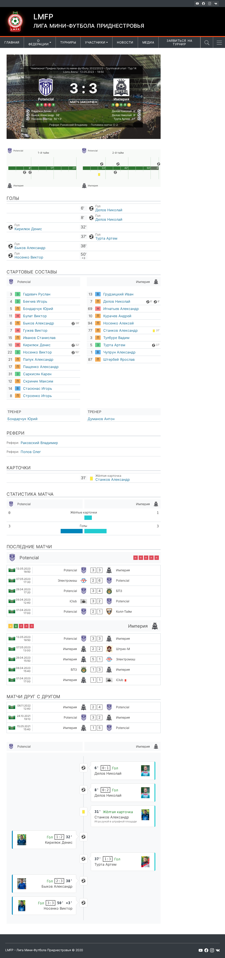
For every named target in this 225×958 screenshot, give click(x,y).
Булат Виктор (35, 316)
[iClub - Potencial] (83, 601)
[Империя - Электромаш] (83, 659)
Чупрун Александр (119, 352)
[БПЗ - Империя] (83, 670)
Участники (95, 42)
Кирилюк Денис (28, 229)
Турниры (68, 42)
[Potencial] (45, 91)
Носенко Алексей (118, 323)
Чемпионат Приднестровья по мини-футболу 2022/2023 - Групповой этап (78, 68)
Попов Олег (31, 452)
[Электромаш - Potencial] (83, 581)
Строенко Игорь (37, 395)
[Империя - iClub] (83, 680)
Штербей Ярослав (119, 359)
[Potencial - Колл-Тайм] (83, 611)
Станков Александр (120, 330)
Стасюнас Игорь (37, 388)
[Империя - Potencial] (83, 707)
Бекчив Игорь (35, 301)
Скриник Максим (38, 381)
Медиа (148, 42)
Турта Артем (106, 238)
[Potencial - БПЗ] (83, 591)
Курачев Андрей (117, 316)
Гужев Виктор (35, 330)
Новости (125, 42)
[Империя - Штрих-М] (83, 649)
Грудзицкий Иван (118, 294)
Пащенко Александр (41, 366)
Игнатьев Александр (121, 308)
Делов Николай (108, 210)
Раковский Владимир (39, 443)
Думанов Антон (101, 419)
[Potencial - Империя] (83, 570)
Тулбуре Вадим (116, 337)
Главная (11, 42)
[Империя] (121, 91)
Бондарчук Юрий (38, 308)
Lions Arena (70, 71)
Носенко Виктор (29, 257)
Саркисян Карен (37, 374)
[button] (219, 42)
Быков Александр (30, 248)
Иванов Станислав (39, 337)
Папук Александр (38, 359)
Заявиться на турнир (179, 42)
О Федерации (38, 42)
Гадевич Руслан (36, 294)
